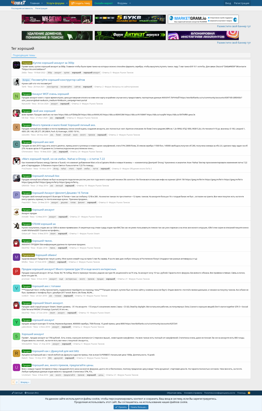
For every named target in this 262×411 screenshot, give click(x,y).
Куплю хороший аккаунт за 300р (48, 62)
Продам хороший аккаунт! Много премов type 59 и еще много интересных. (69, 269)
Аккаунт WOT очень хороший (46, 94)
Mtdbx (25, 261)
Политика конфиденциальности (219, 392)
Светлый (18, 392)
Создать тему (82, 3)
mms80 (25, 216)
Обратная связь (174, 392)
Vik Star (25, 117)
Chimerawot (27, 151)
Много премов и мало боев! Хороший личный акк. (59, 125)
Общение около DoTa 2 (141, 168)
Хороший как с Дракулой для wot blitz (51, 351)
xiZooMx (26, 134)
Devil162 (25, 247)
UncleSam (26, 375)
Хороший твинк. (38, 240)
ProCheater (27, 168)
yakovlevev (27, 326)
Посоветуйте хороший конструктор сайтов (54, 79)
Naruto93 (26, 103)
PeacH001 (26, 202)
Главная (35, 3)
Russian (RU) (33, 392)
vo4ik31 (25, 295)
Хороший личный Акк (41, 176)
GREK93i (25, 185)
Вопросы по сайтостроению (125, 86)
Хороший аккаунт (38, 209)
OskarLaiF (26, 233)
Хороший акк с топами (42, 286)
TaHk (24, 86)
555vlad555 (27, 343)
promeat (26, 278)
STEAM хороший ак (39, 224)
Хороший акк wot (38, 142)
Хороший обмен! (40, 255)
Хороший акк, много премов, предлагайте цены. (58, 365)
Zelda (24, 72)
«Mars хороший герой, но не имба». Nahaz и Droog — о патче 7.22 (63, 159)
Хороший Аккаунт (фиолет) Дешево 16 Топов (55, 193)
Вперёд (24, 382)
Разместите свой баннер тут (234, 26)
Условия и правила (193, 392)
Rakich (25, 358)
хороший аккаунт (38, 320)
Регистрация (41, 8)
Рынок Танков (126, 72)
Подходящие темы (24, 55)
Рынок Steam (93, 233)
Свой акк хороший (39, 111)
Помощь (241, 392)
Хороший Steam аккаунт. (43, 303)
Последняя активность (22, 8)
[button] (42, 3)
